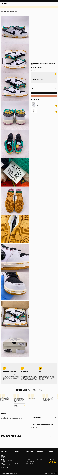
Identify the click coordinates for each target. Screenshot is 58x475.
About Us (51, 454)
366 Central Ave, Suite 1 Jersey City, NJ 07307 (6, 461)
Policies (33, 88)
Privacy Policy (47, 473)
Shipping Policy (40, 459)
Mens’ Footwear (18, 454)
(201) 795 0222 (3, 456)
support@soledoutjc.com (5, 464)
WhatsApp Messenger (5, 457)
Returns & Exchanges (41, 457)
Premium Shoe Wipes (29, 463)
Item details (34, 85)
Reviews (50, 457)
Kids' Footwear (17, 457)
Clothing (16, 463)
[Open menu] (56, 4)
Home (2, 11)
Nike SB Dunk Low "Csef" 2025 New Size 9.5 (10, 11)
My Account (39, 454)
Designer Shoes (18, 459)
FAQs (26, 457)
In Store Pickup (28, 459)
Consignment (28, 454)
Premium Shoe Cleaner (30, 461)
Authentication (52, 459)
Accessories (17, 461)
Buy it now (44, 96)
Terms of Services (53, 473)
